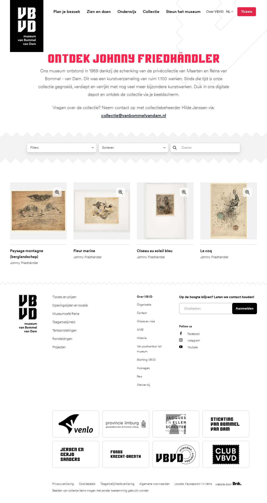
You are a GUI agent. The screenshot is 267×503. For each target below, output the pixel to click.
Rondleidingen (62, 339)
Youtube (193, 347)
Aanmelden (244, 308)
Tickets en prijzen (64, 297)
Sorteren (108, 148)
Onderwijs (126, 11)
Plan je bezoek (66, 11)
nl (228, 12)
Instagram (194, 340)
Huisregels (143, 368)
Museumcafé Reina (65, 314)
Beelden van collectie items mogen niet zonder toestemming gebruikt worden (100, 490)
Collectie (151, 11)
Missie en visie (146, 321)
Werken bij (143, 384)
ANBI (140, 329)
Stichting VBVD (146, 359)
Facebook (194, 333)
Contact (142, 313)
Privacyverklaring (63, 483)
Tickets (246, 12)
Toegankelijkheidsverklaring (117, 483)
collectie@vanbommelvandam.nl (133, 115)
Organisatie (144, 304)
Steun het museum (183, 11)
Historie (141, 338)
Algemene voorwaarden (154, 483)
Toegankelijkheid (63, 322)
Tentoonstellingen (64, 330)
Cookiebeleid (87, 483)
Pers (139, 376)
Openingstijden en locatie (70, 305)
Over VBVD (215, 12)
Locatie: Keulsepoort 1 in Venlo (193, 483)
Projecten (58, 347)
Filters (34, 148)
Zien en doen (99, 11)
